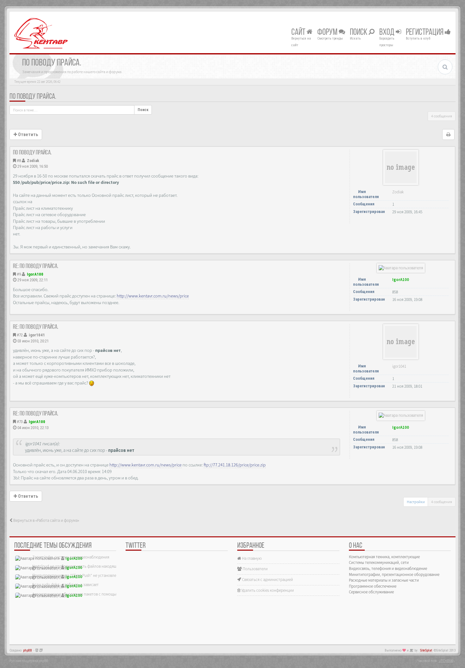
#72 (20, 335)
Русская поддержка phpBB (28, 661)
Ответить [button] (27, 134)
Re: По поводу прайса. (35, 266)
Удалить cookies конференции (267, 590)
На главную (251, 558)
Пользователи (255, 568)
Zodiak (33, 160)
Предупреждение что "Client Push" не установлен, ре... (79, 575)
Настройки (416, 501)
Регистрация (425, 32)
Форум (328, 32)
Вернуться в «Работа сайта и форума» (45, 520)
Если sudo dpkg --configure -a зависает (65, 584)
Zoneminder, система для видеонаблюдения (70, 557)
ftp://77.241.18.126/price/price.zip (235, 465)
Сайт (299, 32)
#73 (20, 421)
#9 (19, 274)
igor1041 (37, 335)
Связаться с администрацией (267, 579)
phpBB (27, 650)
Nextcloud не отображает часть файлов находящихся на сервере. (88, 566)
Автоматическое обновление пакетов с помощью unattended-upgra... (92, 594)
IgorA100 (35, 274)
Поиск (359, 32)
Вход (387, 32)
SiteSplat (426, 650)
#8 (19, 160)
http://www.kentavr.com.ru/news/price (153, 296)
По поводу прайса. (32, 97)
